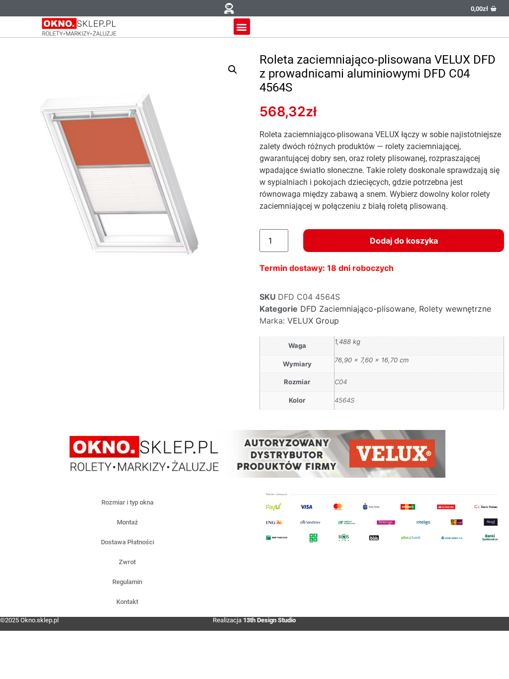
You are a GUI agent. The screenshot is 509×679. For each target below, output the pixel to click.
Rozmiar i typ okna (127, 502)
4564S (344, 400)
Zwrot (127, 562)
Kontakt (127, 601)
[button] (229, 8)
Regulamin (127, 582)
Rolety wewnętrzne (455, 309)
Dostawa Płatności (127, 542)
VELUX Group (313, 321)
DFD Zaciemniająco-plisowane (357, 309)
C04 (341, 382)
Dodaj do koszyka (404, 241)
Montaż (127, 522)
